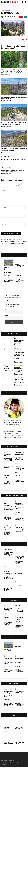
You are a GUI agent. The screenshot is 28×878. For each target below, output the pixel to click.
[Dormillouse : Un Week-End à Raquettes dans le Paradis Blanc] (15, 699)
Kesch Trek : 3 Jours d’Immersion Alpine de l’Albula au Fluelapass (14, 149)
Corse (15, 377)
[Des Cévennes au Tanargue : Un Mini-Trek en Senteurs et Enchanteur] (4, 606)
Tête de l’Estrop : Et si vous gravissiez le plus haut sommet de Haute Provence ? (19, 519)
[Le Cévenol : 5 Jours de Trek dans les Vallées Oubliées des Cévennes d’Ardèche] (6, 617)
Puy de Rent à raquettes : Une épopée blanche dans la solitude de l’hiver (19, 506)
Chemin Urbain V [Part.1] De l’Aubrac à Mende (8, 742)
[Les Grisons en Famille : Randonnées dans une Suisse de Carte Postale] (15, 260)
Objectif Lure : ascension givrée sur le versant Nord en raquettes (12, 171)
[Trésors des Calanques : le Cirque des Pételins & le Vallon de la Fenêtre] (8, 476)
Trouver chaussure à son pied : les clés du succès (19, 341)
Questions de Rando (17, 350)
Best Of (16, 348)
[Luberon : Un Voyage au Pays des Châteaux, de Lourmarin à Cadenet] (7, 275)
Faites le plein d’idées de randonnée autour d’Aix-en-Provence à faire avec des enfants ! (8, 457)
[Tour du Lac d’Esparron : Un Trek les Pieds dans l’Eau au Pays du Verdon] (4, 512)
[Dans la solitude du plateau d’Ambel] (8, 584)
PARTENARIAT (4, 764)
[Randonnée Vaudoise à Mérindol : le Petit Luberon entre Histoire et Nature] (14, 112)
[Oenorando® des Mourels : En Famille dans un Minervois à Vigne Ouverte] (4, 656)
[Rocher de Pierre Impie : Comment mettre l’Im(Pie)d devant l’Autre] (15, 525)
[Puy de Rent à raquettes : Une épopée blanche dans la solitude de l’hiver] (15, 501)
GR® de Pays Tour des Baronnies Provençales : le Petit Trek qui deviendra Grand (8, 576)
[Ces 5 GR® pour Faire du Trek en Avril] (15, 643)
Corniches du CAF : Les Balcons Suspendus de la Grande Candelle (8, 468)
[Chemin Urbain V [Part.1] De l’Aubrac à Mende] (8, 736)
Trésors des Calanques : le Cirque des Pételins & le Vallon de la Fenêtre (7, 483)
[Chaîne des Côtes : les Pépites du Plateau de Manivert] (19, 465)
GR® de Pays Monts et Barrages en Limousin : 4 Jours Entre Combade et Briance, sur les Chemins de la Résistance (14, 71)
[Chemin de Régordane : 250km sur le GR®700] (8, 723)
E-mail (6, 315)
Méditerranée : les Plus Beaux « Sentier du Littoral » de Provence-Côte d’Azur (19, 457)
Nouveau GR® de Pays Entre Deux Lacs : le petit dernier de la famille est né (8, 671)
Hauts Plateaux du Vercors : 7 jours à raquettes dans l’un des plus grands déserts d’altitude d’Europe (19, 560)
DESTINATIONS (4, 762)
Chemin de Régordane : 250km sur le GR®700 (7, 729)
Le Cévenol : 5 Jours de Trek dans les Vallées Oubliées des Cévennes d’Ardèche (8, 623)
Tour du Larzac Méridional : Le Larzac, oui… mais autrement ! (14, 98)
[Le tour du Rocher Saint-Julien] (15, 582)
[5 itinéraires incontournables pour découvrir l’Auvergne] (8, 368)
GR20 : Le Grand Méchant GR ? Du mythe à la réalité (19, 381)
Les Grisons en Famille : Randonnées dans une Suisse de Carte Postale (19, 265)
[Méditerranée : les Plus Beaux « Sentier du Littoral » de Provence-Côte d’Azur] (19, 452)
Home (2, 10)
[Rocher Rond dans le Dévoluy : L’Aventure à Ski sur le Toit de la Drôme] (14, 156)
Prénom (7, 309)
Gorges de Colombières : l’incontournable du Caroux (19, 671)
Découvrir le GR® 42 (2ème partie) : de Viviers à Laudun (19, 625)
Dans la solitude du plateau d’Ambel (8, 590)
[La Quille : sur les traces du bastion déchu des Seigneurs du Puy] (17, 475)
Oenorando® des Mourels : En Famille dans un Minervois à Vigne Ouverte (8, 661)
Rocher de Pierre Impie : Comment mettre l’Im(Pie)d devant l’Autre (19, 529)
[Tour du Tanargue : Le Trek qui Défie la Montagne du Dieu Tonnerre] (19, 607)
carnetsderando (8, 16)
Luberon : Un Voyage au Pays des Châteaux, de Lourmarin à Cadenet (8, 280)
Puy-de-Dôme (21, 365)
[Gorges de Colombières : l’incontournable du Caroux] (19, 667)
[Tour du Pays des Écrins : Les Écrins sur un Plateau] (15, 689)
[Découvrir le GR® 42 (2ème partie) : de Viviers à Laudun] (19, 619)
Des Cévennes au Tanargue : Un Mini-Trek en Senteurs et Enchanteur (8, 611)
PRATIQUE (16, 338)
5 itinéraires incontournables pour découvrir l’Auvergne (18, 369)
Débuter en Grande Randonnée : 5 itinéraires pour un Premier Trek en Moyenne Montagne (19, 356)
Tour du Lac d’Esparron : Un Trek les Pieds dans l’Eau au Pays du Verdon (8, 517)
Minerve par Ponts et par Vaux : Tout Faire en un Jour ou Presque (19, 660)
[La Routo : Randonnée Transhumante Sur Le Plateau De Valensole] (8, 526)
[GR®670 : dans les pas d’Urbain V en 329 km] (19, 736)
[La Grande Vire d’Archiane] (19, 569)
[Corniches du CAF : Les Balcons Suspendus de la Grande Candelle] (4, 464)
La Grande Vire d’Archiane (18, 574)
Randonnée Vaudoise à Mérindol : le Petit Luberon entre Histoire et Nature (13, 123)
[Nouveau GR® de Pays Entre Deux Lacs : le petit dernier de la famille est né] (4, 667)
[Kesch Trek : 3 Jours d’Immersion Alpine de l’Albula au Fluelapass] (14, 138)
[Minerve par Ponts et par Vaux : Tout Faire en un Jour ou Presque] (15, 656)
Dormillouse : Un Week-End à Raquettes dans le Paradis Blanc (19, 703)
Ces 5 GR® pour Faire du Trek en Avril (19, 646)
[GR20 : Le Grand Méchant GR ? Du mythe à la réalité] (8, 380)
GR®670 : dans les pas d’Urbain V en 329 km (19, 742)
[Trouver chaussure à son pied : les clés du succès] (8, 341)
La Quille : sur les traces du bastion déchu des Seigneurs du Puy (19, 479)
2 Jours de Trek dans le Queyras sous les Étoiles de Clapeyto (19, 279)
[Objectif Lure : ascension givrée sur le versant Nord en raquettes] (14, 167)
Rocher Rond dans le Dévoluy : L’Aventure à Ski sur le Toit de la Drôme (13, 160)
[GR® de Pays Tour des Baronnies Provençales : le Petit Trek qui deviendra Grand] (8, 569)
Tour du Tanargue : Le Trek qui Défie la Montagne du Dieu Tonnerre (19, 612)
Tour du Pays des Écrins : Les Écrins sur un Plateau (19, 693)
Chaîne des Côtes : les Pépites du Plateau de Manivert (19, 470)
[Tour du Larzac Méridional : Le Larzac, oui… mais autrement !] (14, 86)
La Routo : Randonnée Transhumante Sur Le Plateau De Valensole (8, 532)
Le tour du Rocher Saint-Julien (19, 584)
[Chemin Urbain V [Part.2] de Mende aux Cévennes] (19, 723)
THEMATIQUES (12, 762)
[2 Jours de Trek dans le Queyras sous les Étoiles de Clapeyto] (18, 275)
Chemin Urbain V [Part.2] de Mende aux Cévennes (19, 729)
